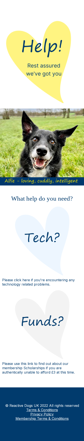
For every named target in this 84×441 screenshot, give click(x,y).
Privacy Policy (42, 414)
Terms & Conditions (42, 410)
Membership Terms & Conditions (42, 418)
